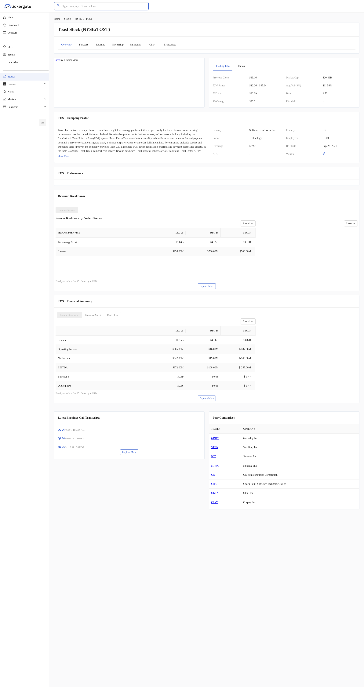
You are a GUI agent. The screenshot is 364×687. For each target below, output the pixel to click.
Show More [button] (64, 155)
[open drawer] (42, 122)
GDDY (215, 438)
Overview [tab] (66, 44)
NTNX (215, 465)
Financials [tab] (135, 44)
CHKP (214, 484)
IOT (213, 456)
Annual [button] (246, 223)
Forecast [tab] (83, 44)
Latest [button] (349, 223)
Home (57, 18)
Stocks (67, 18)
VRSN (214, 447)
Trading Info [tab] (223, 66)
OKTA (214, 493)
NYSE (78, 18)
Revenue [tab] (100, 44)
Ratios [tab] (241, 66)
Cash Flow (112, 315)
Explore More (207, 286)
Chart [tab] (152, 44)
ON (213, 474)
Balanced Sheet (93, 315)
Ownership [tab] (118, 44)
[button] (24, 17)
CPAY (214, 502)
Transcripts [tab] (170, 44)
